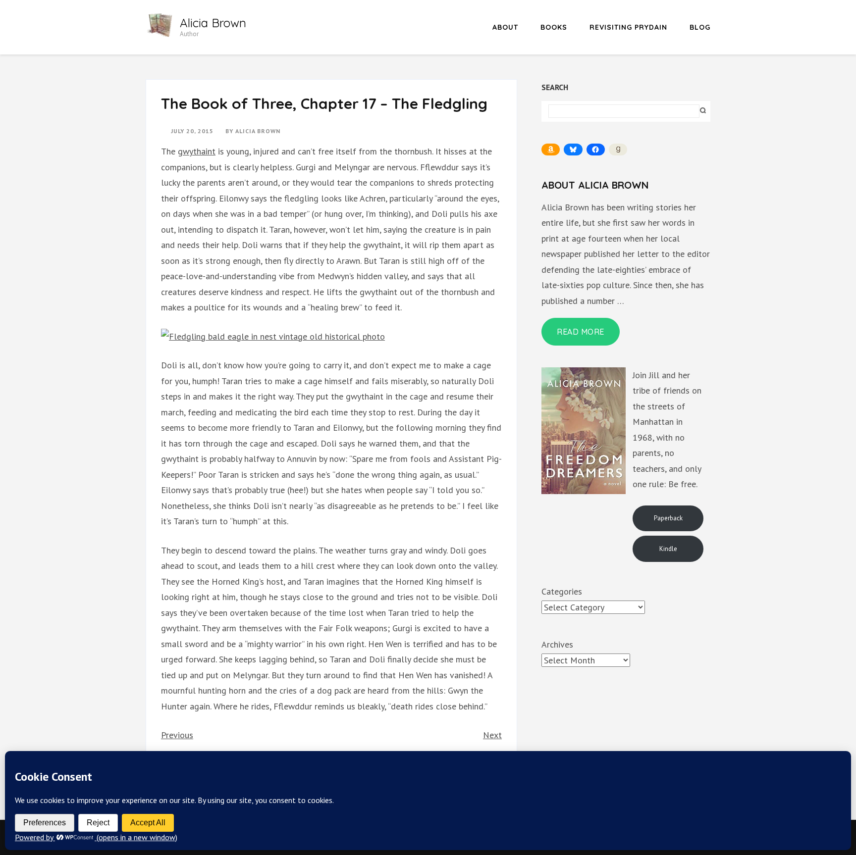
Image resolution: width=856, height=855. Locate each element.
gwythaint (196, 151)
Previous (177, 735)
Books (553, 27)
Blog (700, 27)
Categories (561, 591)
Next (492, 735)
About (505, 27)
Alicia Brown (213, 22)
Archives (557, 644)
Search (554, 87)
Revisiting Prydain (628, 27)
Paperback (668, 518)
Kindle (668, 549)
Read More (580, 332)
